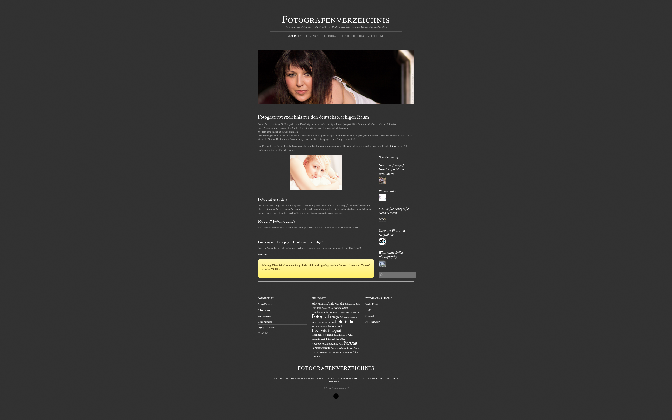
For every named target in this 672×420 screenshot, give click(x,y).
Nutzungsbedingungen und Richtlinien (310, 378)
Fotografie (336, 316)
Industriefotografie (319, 339)
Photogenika (387, 190)
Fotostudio (344, 321)
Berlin (358, 304)
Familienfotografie (342, 312)
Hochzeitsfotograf (326, 330)
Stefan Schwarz (347, 348)
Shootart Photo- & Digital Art (392, 232)
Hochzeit (341, 326)
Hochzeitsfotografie (322, 334)
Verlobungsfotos (346, 352)
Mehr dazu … (265, 254)
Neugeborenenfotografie (325, 343)
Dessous (325, 308)
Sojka (339, 348)
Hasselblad (263, 333)
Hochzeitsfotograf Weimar (344, 335)
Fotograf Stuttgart (350, 317)
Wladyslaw (316, 356)
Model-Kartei (371, 304)
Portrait (350, 343)
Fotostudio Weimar (319, 326)
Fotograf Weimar (318, 322)
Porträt (333, 348)
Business (316, 307)
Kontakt (312, 36)
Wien (355, 352)
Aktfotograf (322, 304)
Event (330, 308)
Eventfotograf (340, 307)
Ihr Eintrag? (329, 36)
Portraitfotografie (321, 347)
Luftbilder (330, 339)
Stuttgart (357, 348)
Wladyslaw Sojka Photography (391, 254)
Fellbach (353, 312)
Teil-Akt (322, 352)
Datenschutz (336, 381)
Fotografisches (372, 378)
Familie (332, 312)
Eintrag (392, 146)
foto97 (368, 310)
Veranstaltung (334, 352)
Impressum (391, 378)
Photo (341, 344)
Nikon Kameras (265, 310)
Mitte (343, 339)
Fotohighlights (353, 36)
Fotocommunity (372, 321)
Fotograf (320, 316)
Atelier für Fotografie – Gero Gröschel (395, 210)
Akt (314, 303)
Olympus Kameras (266, 327)
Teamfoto (315, 352)
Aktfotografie (335, 303)
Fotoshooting (330, 322)
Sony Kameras (264, 315)
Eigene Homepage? (348, 378)
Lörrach (337, 339)
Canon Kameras (265, 304)
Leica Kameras (265, 321)
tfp (327, 352)
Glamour (331, 326)
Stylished (369, 315)
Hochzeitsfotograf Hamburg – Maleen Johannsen (393, 168)
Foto (358, 312)
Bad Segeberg (350, 304)
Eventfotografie (320, 311)
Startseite (295, 36)
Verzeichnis (376, 36)
